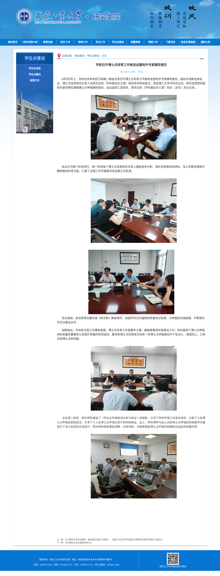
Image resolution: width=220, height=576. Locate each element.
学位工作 (100, 42)
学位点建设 (118, 42)
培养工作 (83, 42)
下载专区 (170, 42)
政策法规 (48, 42)
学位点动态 (35, 68)
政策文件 (35, 80)
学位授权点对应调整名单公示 (78, 543)
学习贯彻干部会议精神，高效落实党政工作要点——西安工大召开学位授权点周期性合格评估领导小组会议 (113, 540)
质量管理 (135, 42)
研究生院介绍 (30, 42)
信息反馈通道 (188, 42)
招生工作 (65, 42)
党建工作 (153, 42)
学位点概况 (35, 74)
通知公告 (205, 42)
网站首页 (13, 42)
